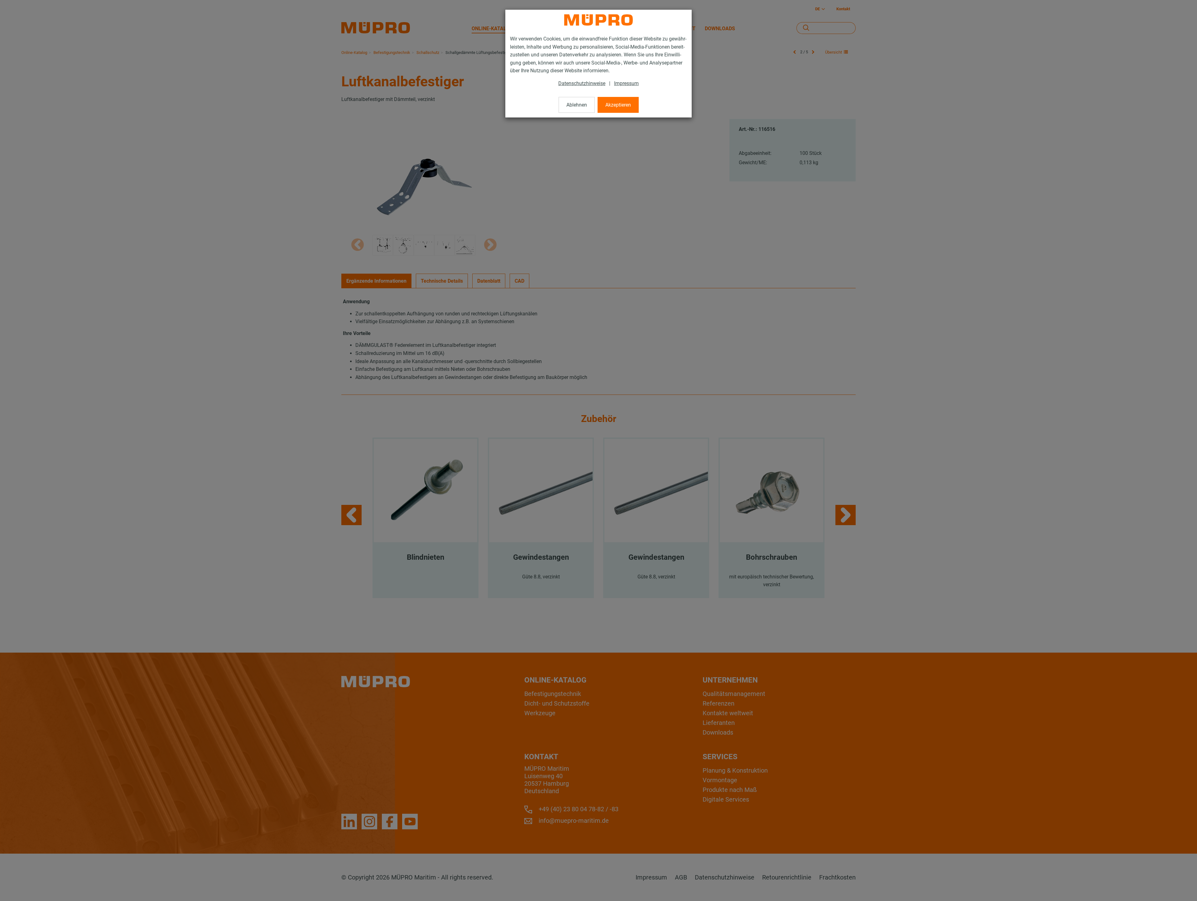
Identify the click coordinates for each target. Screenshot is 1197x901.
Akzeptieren (618, 105)
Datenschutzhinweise (581, 83)
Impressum (626, 83)
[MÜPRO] (598, 20)
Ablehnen (576, 105)
